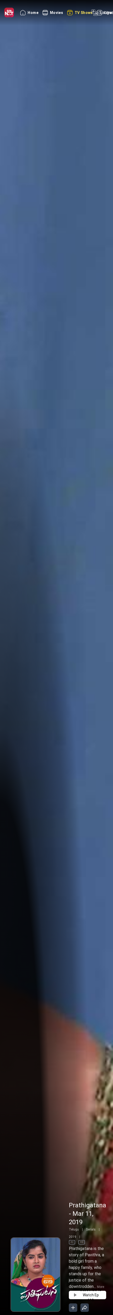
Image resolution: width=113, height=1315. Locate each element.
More (100, 1287)
